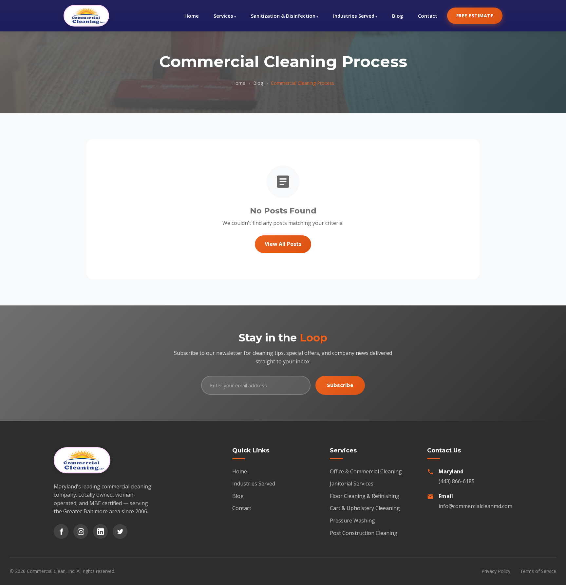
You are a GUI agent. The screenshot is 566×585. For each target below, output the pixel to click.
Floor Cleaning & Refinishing (364, 496)
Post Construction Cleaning (363, 533)
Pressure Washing (352, 520)
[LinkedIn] (100, 531)
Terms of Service (538, 571)
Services (223, 15)
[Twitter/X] (120, 531)
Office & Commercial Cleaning (366, 471)
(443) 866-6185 (457, 481)
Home (191, 15)
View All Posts (283, 243)
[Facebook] (61, 531)
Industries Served (353, 15)
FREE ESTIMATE (475, 15)
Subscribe (340, 385)
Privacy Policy (495, 571)
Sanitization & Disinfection (283, 15)
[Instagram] (80, 531)
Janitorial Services (351, 483)
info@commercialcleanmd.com (475, 506)
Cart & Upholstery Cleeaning (365, 508)
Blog (397, 15)
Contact (427, 15)
